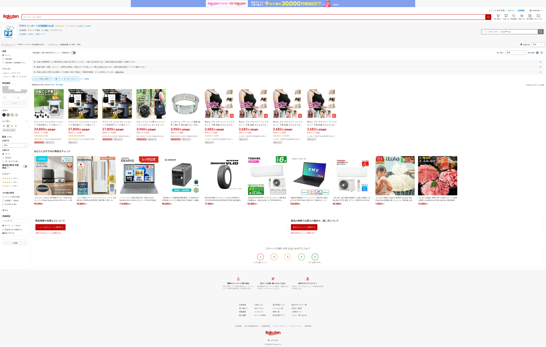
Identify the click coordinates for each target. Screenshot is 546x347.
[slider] (2, 93)
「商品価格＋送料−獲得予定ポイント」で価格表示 (50, 53)
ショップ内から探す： (491, 32)
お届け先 (5, 141)
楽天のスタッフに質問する (304, 227)
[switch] (25, 166)
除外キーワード (8, 233)
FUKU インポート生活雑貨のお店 (36, 26)
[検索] (488, 17)
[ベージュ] (12, 115)
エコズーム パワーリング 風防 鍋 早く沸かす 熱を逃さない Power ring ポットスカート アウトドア (185, 125)
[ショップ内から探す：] (540, 31)
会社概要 (22, 34)
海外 (10, 137)
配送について (41, 34)
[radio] (3, 55)
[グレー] (8, 115)
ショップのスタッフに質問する (50, 227)
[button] (536, 11)
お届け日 (5, 150)
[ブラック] (4, 115)
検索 (15, 103)
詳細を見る (119, 72)
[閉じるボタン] (540, 62)
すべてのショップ (8, 44)
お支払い (31, 34)
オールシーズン (9, 130)
